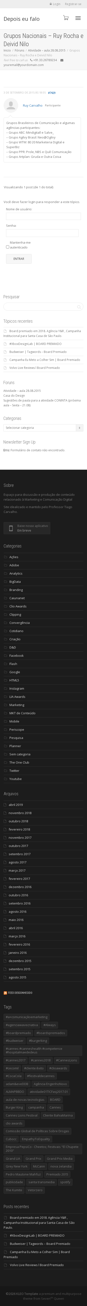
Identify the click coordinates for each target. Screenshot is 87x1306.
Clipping (15, 614)
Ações (13, 557)
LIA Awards (17, 696)
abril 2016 (16, 928)
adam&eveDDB (17, 1084)
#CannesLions (66, 1060)
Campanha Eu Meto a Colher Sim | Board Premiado (44, 360)
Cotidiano (16, 631)
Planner (15, 746)
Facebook (16, 655)
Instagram (16, 688)
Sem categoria (19, 754)
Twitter (14, 770)
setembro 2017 (19, 854)
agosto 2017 (17, 862)
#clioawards (58, 1068)
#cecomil (12, 1068)
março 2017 (17, 870)
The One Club (19, 762)
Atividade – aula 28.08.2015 (22, 391)
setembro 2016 (19, 903)
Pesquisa (16, 738)
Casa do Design (14, 396)
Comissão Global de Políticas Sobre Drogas (37, 1131)
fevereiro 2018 (19, 829)
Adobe (14, 565)
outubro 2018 (18, 821)
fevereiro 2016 (19, 944)
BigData (15, 581)
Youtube (15, 779)
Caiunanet (17, 598)
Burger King (14, 1107)
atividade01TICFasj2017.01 (49, 1091)
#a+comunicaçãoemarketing (26, 1017)
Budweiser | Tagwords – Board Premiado (38, 352)
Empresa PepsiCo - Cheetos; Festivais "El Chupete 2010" (42, 1149)
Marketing (16, 705)
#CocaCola (14, 1076)
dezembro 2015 (20, 961)
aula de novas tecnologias (25, 1099)
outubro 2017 (18, 846)
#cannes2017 (15, 1060)
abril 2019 (16, 805)
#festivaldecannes (41, 1076)
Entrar (19, 259)
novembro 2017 (20, 837)
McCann (39, 1166)
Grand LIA (13, 1158)
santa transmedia (42, 1182)
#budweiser (14, 1040)
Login (56, 4)
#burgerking (38, 1040)
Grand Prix (33, 1158)
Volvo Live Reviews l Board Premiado (34, 368)
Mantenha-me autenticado (20, 244)
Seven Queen (52, 1298)
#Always (50, 1025)
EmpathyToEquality (36, 1139)
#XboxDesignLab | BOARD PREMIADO (35, 344)
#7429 (52, 93)
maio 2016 (16, 920)
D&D (12, 647)
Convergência (19, 622)
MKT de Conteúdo (22, 713)
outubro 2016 (18, 895)
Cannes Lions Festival (21, 1115)
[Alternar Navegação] (78, 18)
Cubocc (11, 1139)
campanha (36, 1107)
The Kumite (14, 1190)
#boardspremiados (50, 1033)
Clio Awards (18, 606)
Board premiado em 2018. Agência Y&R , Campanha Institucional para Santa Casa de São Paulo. (39, 1222)
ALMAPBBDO (15, 1091)
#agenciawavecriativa (22, 1025)
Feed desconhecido (20, 992)
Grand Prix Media (59, 1158)
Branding (16, 590)
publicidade (14, 1182)
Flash (13, 664)
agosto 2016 (17, 911)
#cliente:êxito (34, 1068)
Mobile (14, 721)
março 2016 (17, 936)
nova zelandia (61, 1166)
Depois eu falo (22, 18)
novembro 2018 (20, 813)
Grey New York (17, 1166)
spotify (65, 1182)
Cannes (55, 1107)
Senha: (11, 225)
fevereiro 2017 (19, 878)
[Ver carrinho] (65, 17)
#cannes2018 (41, 1060)
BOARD (55, 1099)
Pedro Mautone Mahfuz (23, 1174)
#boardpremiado (18, 1033)
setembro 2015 (19, 969)
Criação (15, 639)
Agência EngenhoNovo (50, 1084)
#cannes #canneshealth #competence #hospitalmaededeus (34, 1050)
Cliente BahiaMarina (58, 1115)
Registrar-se (73, 4)
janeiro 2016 (18, 952)
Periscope (16, 729)
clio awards (14, 1123)
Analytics (15, 573)
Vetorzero (35, 1190)
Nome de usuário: (19, 209)
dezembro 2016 (20, 887)
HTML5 (14, 680)
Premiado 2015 (57, 1174)
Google (14, 672)
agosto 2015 (17, 977)
